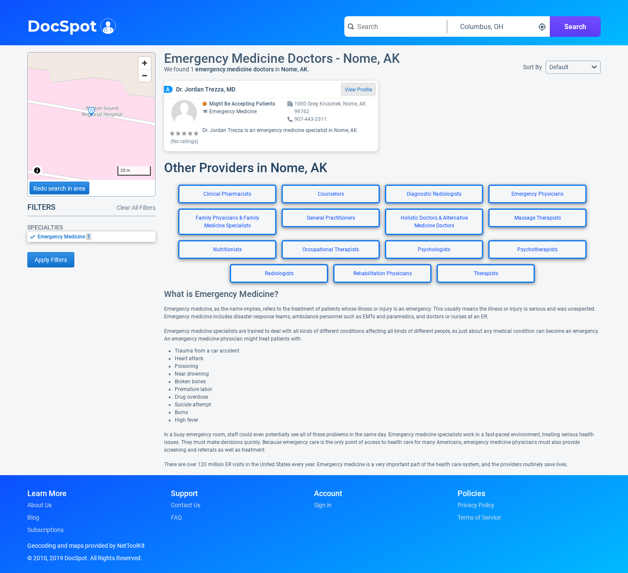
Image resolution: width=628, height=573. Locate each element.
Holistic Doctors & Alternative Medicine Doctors (434, 222)
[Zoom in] (144, 63)
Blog (33, 517)
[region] (91, 116)
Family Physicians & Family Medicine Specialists (227, 222)
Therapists (486, 273)
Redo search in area (59, 188)
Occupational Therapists (330, 250)
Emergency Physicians (537, 194)
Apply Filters (51, 259)
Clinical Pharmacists (227, 194)
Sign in (323, 505)
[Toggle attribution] (37, 170)
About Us (39, 505)
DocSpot (62, 25)
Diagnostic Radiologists (434, 194)
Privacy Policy (476, 505)
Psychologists (434, 250)
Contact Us (185, 505)
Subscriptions (45, 529)
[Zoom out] (144, 75)
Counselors (331, 194)
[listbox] (91, 236)
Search (575, 27)
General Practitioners (331, 218)
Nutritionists (227, 250)
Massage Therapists (537, 218)
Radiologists (279, 273)
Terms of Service (479, 517)
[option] (97, 237)
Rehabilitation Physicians (382, 273)
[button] (573, 67)
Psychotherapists (537, 250)
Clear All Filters (136, 207)
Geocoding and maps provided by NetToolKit (86, 545)
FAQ (176, 517)
